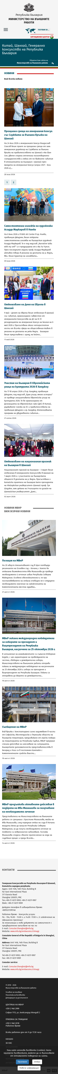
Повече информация (29, 1068)
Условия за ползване (14, 992)
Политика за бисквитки (15, 995)
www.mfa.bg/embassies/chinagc (24, 931)
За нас (9, 1043)
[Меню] (5, 29)
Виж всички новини (13, 79)
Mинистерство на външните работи (32, 63)
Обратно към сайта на (39, 60)
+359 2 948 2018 (12, 1023)
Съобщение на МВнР (14, 726)
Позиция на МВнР (12, 560)
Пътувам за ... (43, 30)
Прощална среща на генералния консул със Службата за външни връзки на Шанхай (28, 135)
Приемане (22, 1062)
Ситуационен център (40, 37)
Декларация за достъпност (17, 998)
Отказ (37, 1062)
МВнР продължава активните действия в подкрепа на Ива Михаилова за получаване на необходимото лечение (28, 808)
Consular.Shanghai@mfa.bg (21, 928)
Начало (9, 1039)
